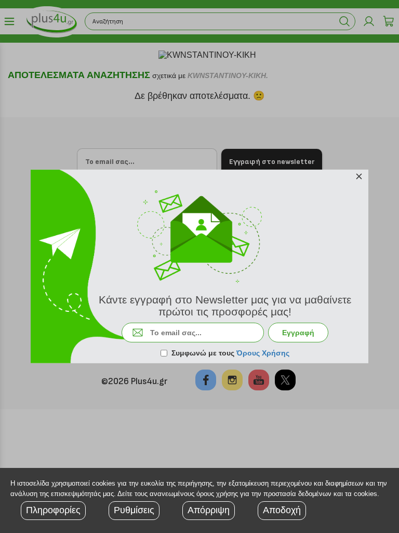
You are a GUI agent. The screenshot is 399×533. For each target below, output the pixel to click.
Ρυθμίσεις (134, 510)
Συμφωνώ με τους (230, 353)
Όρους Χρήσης (262, 353)
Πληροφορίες (53, 510)
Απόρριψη (209, 510)
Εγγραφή (298, 332)
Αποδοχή (282, 510)
